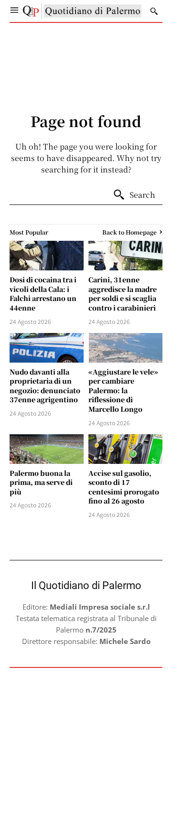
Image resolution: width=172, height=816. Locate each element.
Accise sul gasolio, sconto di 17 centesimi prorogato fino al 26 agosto (123, 487)
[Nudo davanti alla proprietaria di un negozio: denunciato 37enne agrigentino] (47, 348)
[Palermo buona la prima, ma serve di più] (47, 449)
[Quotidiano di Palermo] (82, 11)
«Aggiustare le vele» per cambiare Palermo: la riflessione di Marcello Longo (123, 390)
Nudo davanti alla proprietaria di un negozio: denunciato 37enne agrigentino (45, 386)
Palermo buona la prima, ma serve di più (41, 482)
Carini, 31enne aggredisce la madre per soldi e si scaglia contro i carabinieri (122, 293)
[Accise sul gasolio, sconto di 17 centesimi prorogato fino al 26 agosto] (125, 449)
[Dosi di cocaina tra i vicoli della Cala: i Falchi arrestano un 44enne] (47, 255)
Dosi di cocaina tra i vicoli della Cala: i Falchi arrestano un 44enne (43, 293)
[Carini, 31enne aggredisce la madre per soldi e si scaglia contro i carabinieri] (125, 255)
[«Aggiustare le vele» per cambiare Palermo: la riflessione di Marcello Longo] (125, 348)
